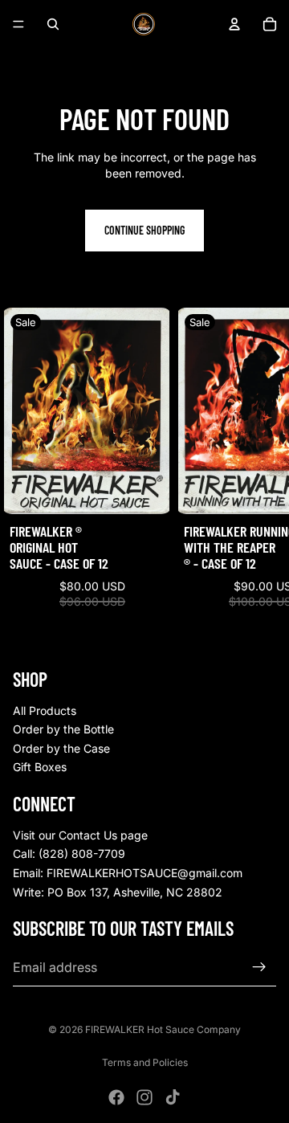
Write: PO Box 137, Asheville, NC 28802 (117, 892)
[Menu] (18, 24)
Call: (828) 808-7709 (69, 853)
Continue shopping (144, 230)
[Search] (53, 24)
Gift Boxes (40, 767)
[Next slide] (258, 473)
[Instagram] (144, 1097)
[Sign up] (259, 967)
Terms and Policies (145, 1062)
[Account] (234, 24)
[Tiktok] (172, 1097)
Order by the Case (61, 748)
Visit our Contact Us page (80, 835)
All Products (44, 710)
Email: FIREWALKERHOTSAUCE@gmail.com (127, 873)
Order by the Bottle (63, 729)
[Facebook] (116, 1097)
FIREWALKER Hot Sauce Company (163, 1029)
